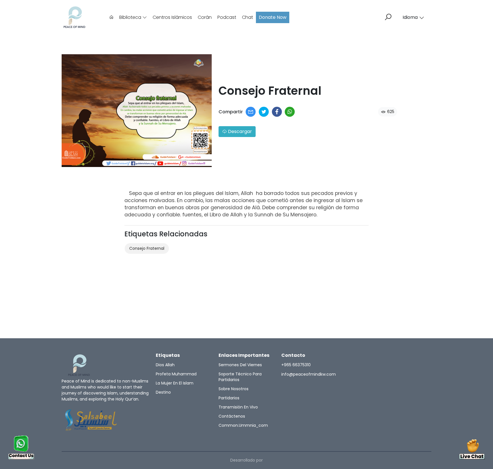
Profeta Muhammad (176, 374)
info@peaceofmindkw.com (308, 374)
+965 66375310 (296, 365)
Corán (205, 17)
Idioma (410, 17)
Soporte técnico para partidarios (240, 377)
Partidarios (229, 398)
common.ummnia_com (243, 425)
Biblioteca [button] (130, 17)
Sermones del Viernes (240, 365)
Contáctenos (232, 416)
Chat (247, 17)
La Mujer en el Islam (174, 383)
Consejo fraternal (146, 248)
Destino (163, 392)
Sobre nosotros (233, 389)
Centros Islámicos (172, 17)
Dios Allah (165, 365)
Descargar (239, 131)
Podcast (226, 17)
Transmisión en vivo (238, 407)
